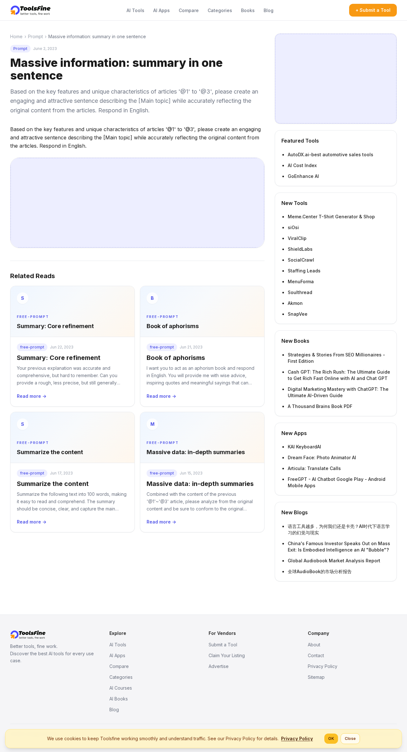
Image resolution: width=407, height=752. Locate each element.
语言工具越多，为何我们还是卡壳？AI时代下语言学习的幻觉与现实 (339, 529)
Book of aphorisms (176, 358)
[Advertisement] (137, 202)
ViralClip (297, 238)
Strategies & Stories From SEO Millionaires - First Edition (336, 358)
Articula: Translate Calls (314, 468)
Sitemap (316, 677)
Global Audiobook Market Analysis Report (334, 560)
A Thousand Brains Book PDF (320, 406)
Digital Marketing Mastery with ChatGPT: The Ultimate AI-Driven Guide (338, 392)
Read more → (31, 396)
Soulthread (300, 292)
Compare (189, 10)
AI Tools (135, 10)
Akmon (295, 303)
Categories (220, 10)
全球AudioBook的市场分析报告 (320, 571)
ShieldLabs (300, 249)
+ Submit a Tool (372, 10)
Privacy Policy (322, 666)
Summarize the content (53, 484)
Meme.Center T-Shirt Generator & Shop (331, 216)
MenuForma (301, 281)
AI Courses (120, 688)
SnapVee (297, 314)
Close (350, 738)
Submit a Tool (223, 644)
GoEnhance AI (303, 176)
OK (331, 738)
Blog (268, 10)
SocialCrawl (301, 260)
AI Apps (161, 10)
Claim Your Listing (227, 655)
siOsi (293, 227)
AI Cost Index (302, 165)
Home (16, 36)
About (314, 644)
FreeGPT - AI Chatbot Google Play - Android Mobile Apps (336, 482)
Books (248, 10)
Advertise (219, 666)
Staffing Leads (304, 270)
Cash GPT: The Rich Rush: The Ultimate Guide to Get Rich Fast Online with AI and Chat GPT (339, 375)
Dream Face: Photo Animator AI (322, 457)
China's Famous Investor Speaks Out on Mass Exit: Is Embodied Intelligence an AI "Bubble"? (339, 546)
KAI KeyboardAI (304, 446)
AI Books (118, 698)
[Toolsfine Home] (30, 10)
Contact (316, 655)
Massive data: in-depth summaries (200, 484)
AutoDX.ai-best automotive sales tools (330, 154)
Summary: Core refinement (58, 358)
